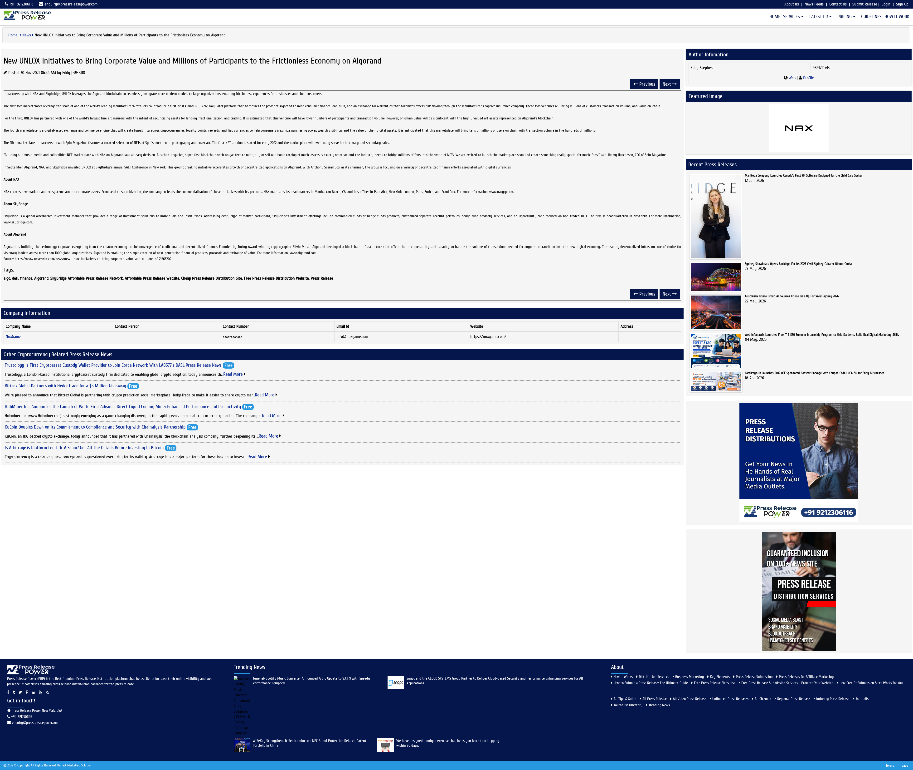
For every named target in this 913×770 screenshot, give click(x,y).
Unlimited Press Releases (730, 699)
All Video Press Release (689, 699)
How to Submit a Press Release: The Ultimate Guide (651, 683)
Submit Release (864, 4)
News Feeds (814, 4)
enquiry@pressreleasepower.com (70, 4)
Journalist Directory (628, 705)
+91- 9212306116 (20, 4)
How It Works (623, 677)
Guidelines (871, 16)
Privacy (903, 765)
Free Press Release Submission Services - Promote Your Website (787, 683)
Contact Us (838, 4)
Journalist (862, 699)
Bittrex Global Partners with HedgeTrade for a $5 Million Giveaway (65, 386)
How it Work (896, 16)
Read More (233, 374)
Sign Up (902, 4)
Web (792, 77)
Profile (808, 77)
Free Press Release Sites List (714, 683)
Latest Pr (819, 16)
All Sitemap (763, 699)
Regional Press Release (793, 699)
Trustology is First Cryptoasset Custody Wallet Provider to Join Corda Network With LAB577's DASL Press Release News (113, 365)
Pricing (845, 16)
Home (774, 16)
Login (886, 4)
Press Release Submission (754, 677)
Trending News (659, 705)
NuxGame (13, 336)
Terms (890, 765)
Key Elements (720, 677)
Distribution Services (654, 677)
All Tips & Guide (625, 699)
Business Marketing (689, 677)
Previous (646, 84)
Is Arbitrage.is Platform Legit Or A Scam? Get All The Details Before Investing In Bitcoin (84, 447)
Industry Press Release (832, 699)
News (26, 35)
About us (791, 4)
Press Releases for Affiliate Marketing (806, 677)
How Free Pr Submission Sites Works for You (871, 683)
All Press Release (654, 699)
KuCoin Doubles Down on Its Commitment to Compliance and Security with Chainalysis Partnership (95, 427)
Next (667, 84)
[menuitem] (773, 16)
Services (792, 16)
